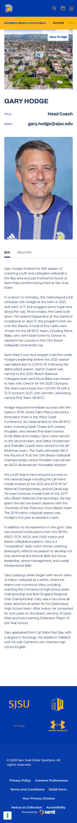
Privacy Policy (20, 780)
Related (24, 252)
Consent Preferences (51, 780)
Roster (58, 23)
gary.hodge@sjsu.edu (50, 123)
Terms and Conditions (27, 789)
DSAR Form (58, 789)
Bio (7, 252)
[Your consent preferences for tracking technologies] (7, 815)
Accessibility (55, 807)
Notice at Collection (27, 807)
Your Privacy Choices (38, 798)
